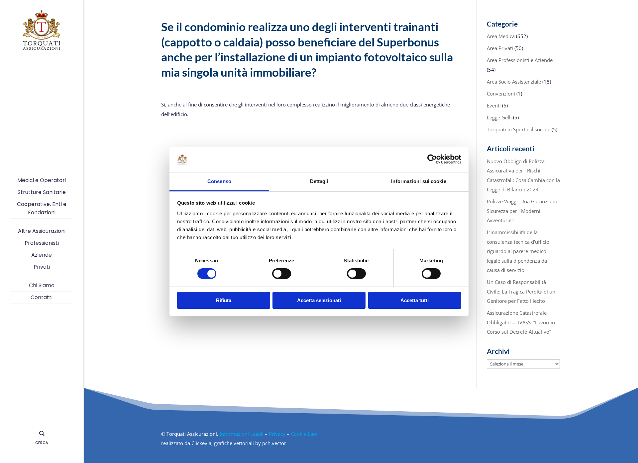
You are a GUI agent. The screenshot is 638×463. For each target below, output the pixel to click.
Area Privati (500, 48)
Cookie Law (304, 433)
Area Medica (501, 36)
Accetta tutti (414, 300)
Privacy (277, 433)
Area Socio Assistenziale (514, 81)
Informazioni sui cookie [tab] (418, 181)
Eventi (494, 105)
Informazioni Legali (242, 433)
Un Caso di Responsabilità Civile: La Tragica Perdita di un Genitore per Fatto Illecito (521, 291)
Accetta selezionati (319, 300)
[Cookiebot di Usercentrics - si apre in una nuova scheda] (432, 159)
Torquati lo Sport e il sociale (518, 129)
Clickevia (201, 443)
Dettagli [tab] (319, 181)
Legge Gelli (499, 117)
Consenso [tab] (219, 181)
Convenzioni (501, 93)
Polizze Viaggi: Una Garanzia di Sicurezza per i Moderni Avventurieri (522, 211)
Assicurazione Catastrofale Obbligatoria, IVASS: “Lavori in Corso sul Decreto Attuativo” (521, 322)
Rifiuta (223, 300)
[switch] (281, 273)
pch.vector (274, 443)
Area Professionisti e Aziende (520, 60)
